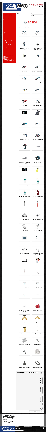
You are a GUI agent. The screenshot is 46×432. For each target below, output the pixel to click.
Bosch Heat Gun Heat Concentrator (38, 219)
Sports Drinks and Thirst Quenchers (8, 55)
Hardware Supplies (6, 38)
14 (40, 376)
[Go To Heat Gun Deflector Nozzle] (24, 215)
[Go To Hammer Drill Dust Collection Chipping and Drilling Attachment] (37, 146)
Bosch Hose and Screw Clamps (37, 367)
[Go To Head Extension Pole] (37, 203)
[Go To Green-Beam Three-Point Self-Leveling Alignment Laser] (37, 55)
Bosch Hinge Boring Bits (37, 344)
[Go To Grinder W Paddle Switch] (24, 112)
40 (40, 388)
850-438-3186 (36, 6)
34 (40, 385)
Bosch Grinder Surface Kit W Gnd (37, 105)
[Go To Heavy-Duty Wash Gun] (37, 260)
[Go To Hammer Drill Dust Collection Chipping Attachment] (24, 158)
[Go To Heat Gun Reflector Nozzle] (24, 226)
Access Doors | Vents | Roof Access (8, 15)
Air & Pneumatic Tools (6, 17)
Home (4, 1)
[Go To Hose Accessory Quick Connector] (24, 363)
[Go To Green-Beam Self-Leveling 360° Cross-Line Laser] (24, 55)
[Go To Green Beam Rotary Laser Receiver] (24, 44)
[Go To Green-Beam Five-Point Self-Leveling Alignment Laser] (37, 44)
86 (41, 409)
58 (40, 396)
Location (28, 1)
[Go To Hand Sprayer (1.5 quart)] (37, 169)
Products (7, 1)
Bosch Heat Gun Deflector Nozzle (24, 219)
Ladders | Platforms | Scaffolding (7, 39)
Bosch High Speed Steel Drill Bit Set (38, 310)
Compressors (5, 20)
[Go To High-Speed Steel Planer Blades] (24, 340)
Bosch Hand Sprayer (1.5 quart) (37, 173)
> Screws (5, 33)
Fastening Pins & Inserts (6, 37)
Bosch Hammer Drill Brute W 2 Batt (38, 139)
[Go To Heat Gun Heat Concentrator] (37, 215)
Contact (32, 1)
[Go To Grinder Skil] (24, 101)
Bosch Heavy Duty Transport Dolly (24, 253)
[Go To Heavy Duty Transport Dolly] (24, 249)
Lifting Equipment (5, 41)
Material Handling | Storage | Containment (9, 44)
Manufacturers (12, 1)
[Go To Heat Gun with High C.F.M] (37, 226)
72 (40, 403)
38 (40, 387)
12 (40, 375)
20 (40, 379)
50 (40, 393)
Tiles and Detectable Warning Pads (8, 59)
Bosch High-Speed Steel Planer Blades (24, 344)
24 (40, 381)
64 (40, 399)
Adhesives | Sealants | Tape (7, 16)
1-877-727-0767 (40, 5)
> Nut (4, 31)
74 (40, 404)
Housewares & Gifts (22, 1)
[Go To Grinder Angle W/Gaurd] (37, 78)
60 (40, 397)
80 (40, 406)
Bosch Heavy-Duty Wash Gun (37, 264)
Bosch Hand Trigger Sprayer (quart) (24, 196)
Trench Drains (5, 62)
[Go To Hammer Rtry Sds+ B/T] (37, 158)
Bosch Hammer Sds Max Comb (24, 173)
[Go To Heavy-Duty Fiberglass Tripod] (24, 260)
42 (40, 389)
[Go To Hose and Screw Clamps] (37, 363)
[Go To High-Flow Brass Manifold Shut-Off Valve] (37, 317)
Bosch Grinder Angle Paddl (24, 82)
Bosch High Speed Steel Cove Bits (24, 287)
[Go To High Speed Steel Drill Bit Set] (37, 306)
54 (40, 394)
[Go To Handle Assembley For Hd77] (37, 192)
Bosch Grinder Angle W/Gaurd (37, 82)
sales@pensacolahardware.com (37, 4)
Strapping (4, 56)
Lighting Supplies (5, 42)
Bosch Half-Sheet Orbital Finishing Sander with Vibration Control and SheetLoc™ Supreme (24, 129)
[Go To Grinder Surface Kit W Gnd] (37, 101)
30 (40, 384)
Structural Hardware (6, 57)
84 (40, 408)
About (17, 1)
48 (40, 392)
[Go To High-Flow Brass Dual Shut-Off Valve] (24, 317)
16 (40, 377)
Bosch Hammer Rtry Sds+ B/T (37, 162)
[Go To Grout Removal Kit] (37, 112)
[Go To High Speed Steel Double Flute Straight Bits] (37, 294)
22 (40, 380)
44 (40, 390)
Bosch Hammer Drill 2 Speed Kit (24, 139)
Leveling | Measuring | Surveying (8, 40)
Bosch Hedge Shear (24, 276)
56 (40, 395)
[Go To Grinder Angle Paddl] (24, 78)
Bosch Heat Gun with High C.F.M (37, 230)
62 (40, 398)
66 (40, 400)
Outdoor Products (5, 45)
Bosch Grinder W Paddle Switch (24, 116)
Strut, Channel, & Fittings (6, 58)
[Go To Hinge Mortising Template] (37, 351)
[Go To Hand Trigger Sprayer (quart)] (24, 192)
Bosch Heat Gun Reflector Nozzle (24, 230)
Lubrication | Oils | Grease (7, 43)
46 (40, 391)
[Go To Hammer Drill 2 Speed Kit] (24, 135)
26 (40, 382)
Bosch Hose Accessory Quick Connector (24, 367)
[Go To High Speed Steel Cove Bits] (24, 283)
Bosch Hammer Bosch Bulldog (37, 128)
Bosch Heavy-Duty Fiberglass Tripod (24, 264)
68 (40, 401)
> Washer (5, 32)
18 (40, 378)
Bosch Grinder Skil (24, 105)
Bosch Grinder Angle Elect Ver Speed (37, 71)
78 (40, 405)
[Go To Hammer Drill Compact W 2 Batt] (24, 146)
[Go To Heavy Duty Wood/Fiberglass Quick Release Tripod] (37, 249)
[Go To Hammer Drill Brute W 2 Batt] (37, 135)
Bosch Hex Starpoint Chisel (37, 276)
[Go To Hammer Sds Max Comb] (24, 169)
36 (40, 386)
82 (40, 407)
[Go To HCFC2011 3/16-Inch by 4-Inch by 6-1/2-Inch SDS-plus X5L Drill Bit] (24, 203)
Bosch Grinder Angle (24, 71)
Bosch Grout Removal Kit (37, 116)
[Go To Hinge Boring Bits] (37, 340)
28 (40, 383)
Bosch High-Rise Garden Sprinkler (37, 333)
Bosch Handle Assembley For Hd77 (38, 196)
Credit (36, 1)
